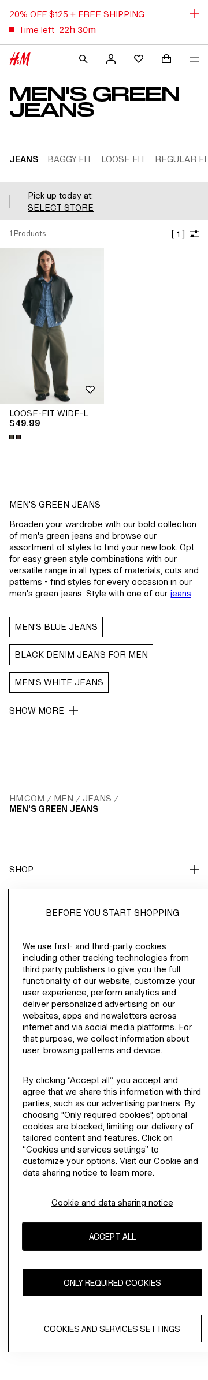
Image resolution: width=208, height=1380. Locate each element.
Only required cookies (112, 1283)
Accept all (112, 1236)
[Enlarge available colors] (16, 437)
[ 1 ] (178, 234)
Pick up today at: (60, 195)
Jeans (97, 798)
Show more (36, 710)
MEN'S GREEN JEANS (53, 809)
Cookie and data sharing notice (112, 1202)
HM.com (26, 798)
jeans (180, 593)
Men (63, 798)
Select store (61, 207)
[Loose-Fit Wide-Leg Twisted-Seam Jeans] (52, 326)
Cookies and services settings (112, 1329)
